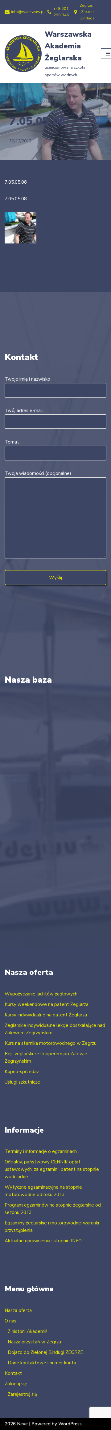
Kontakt (13, 1373)
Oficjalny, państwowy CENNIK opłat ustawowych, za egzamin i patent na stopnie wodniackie (52, 1169)
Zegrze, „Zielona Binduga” (88, 12)
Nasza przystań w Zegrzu (34, 1342)
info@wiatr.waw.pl (28, 11)
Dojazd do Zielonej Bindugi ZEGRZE (45, 1352)
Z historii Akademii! (27, 1331)
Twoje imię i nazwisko (27, 379)
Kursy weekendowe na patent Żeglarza (46, 1004)
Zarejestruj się (22, 1394)
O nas (10, 1321)
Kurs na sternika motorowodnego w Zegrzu (51, 1043)
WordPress (70, 1424)
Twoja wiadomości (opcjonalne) (38, 473)
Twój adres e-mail (24, 410)
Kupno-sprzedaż (22, 1071)
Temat (12, 442)
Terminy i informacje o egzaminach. (41, 1151)
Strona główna (24, 101)
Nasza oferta (18, 1310)
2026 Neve (16, 1424)
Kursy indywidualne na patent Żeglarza (46, 1015)
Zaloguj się (16, 1384)
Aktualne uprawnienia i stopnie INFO (43, 1241)
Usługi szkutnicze (22, 1082)
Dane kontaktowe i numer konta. (42, 1363)
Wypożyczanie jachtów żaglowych (41, 994)
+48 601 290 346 (61, 12)
